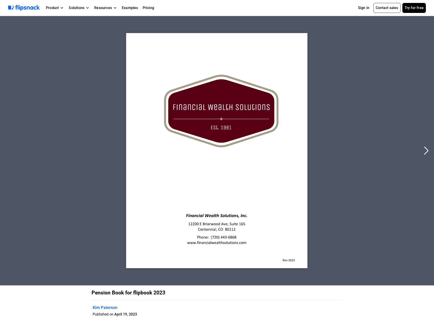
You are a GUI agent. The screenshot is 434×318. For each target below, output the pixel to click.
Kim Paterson (105, 307)
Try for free (414, 8)
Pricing (148, 8)
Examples (130, 8)
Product (52, 8)
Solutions (76, 8)
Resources (103, 8)
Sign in (363, 8)
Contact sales (387, 8)
